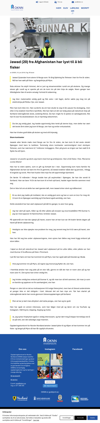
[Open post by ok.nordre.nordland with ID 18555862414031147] (56, 360)
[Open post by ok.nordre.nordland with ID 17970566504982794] (44, 373)
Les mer (36, 420)
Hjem (58, 8)
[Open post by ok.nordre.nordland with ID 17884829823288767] (56, 373)
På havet (31, 72)
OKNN (14, 72)
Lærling (74, 8)
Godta (92, 418)
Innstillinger (67, 418)
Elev (65, 8)
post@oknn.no (79, 2)
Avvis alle (80, 418)
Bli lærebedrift (15, 376)
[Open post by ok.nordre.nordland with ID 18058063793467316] (44, 360)
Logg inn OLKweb (43, 2)
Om (72, 11)
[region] (50, 416)
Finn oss (60, 2)
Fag (27, 72)
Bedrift (85, 8)
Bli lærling (14, 380)
